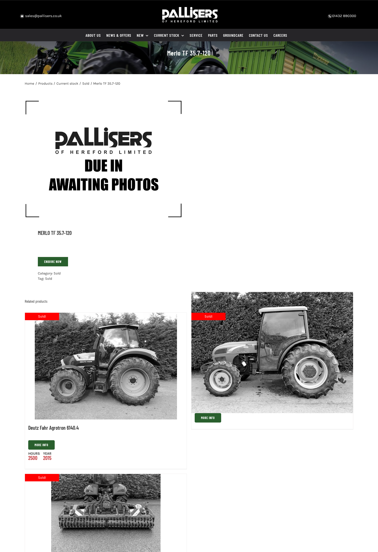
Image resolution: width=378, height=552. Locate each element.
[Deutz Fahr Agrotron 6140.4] (106, 366)
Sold (57, 273)
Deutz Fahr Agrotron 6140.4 (53, 427)
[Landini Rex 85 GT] (272, 352)
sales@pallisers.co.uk (43, 16)
